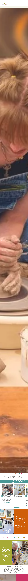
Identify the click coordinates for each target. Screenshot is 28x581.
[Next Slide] (26, 240)
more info (18, 532)
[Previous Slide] (1, 240)
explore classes (4, 560)
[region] (14, 496)
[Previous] (2, 496)
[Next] (26, 496)
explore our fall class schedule (6, 502)
